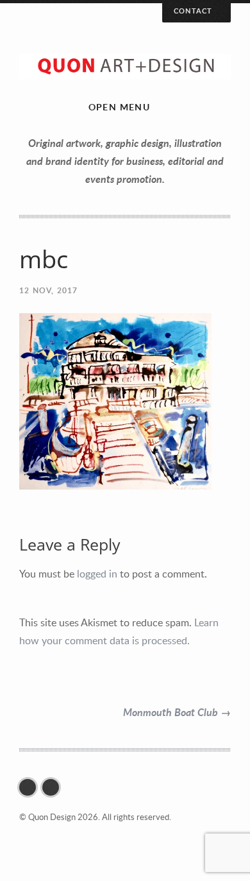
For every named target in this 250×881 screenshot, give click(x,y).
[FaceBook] (30, 787)
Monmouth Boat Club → (177, 712)
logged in (97, 574)
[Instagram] (53, 787)
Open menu (119, 107)
